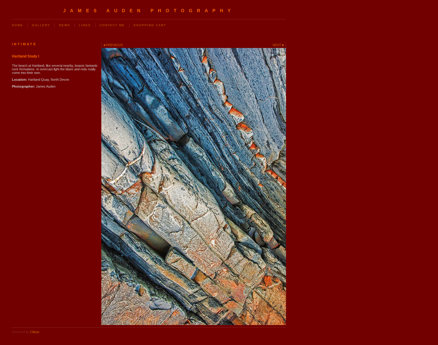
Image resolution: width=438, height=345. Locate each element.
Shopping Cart (149, 25)
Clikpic (35, 332)
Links (85, 25)
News (64, 25)
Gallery (41, 25)
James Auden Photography (149, 10)
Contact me (112, 25)
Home (17, 25)
